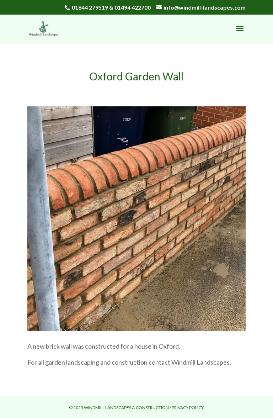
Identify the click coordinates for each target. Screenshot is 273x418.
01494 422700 (132, 7)
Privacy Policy (188, 407)
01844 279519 (90, 7)
